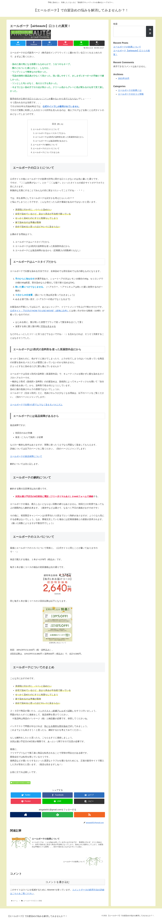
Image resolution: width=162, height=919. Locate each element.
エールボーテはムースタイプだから (50, 133)
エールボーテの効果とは (129, 90)
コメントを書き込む (57, 882)
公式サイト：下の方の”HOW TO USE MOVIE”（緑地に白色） (39, 310)
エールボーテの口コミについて (46, 129)
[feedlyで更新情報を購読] (57, 814)
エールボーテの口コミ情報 (21, 782)
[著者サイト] (25, 814)
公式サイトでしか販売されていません (61, 106)
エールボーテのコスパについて (46, 148)
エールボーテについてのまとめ (46, 152)
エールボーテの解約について (45, 145)
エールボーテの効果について (127, 47)
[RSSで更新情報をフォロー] (89, 814)
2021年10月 (123, 78)
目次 (54, 124)
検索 (115, 24)
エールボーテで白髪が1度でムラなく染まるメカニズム (36, 404)
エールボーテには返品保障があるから (51, 141)
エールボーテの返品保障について (26, 456)
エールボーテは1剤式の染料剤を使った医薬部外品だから (59, 137)
